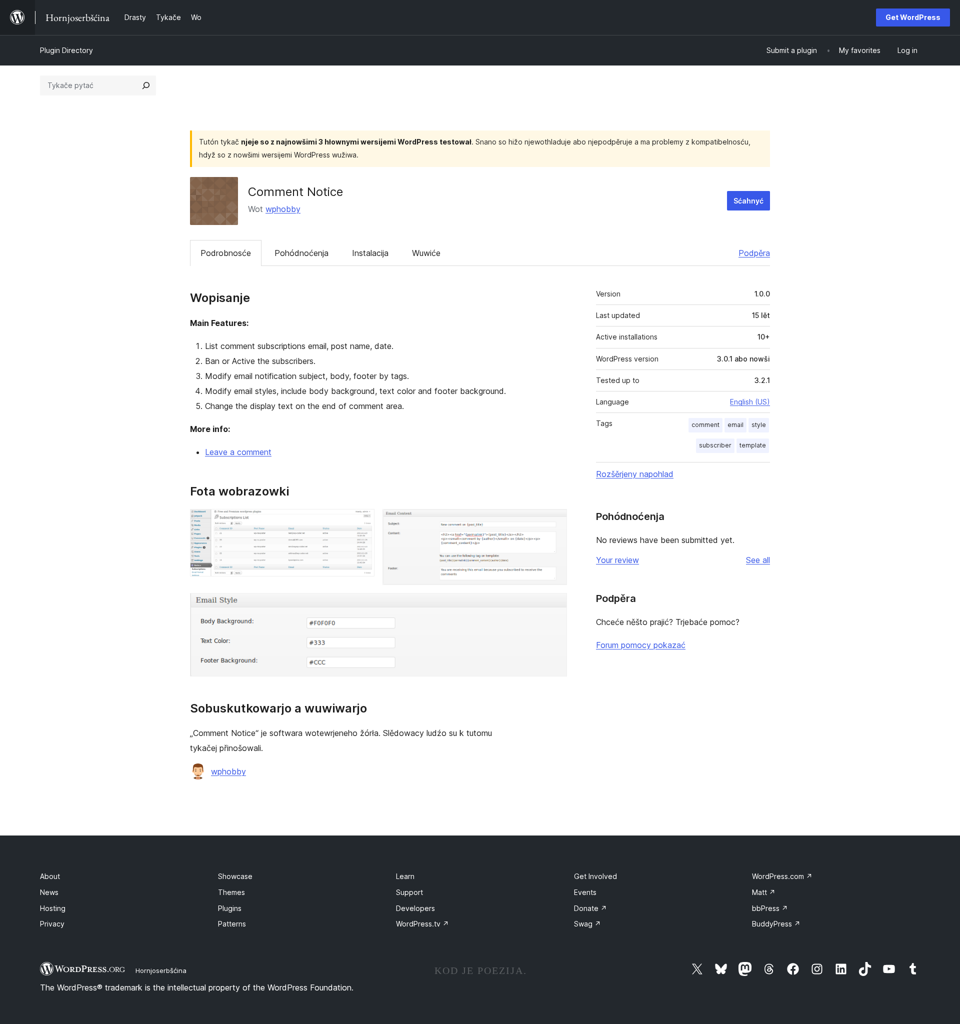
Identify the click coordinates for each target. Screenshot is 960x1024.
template (753, 445)
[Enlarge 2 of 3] (553, 523)
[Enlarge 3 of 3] (553, 607)
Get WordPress (913, 17)
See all (758, 560)
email (736, 424)
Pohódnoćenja (301, 253)
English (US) (750, 402)
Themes (231, 892)
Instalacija (370, 253)
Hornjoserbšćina (161, 970)
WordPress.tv (422, 924)
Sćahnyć (749, 200)
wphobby (283, 209)
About (50, 876)
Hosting (53, 908)
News (49, 892)
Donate (590, 908)
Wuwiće (426, 253)
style (759, 424)
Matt (764, 892)
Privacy (52, 924)
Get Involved (595, 876)
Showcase (235, 876)
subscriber (715, 445)
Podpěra (754, 253)
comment (706, 424)
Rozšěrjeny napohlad (635, 474)
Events (585, 892)
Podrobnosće (225, 253)
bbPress (770, 908)
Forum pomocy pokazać (641, 645)
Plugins (230, 908)
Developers (415, 908)
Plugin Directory (66, 50)
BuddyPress (776, 924)
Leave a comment (238, 452)
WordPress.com (782, 876)
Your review (617, 560)
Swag (587, 924)
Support (409, 892)
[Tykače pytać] (146, 86)
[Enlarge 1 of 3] (361, 523)
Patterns (232, 924)
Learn (405, 876)
